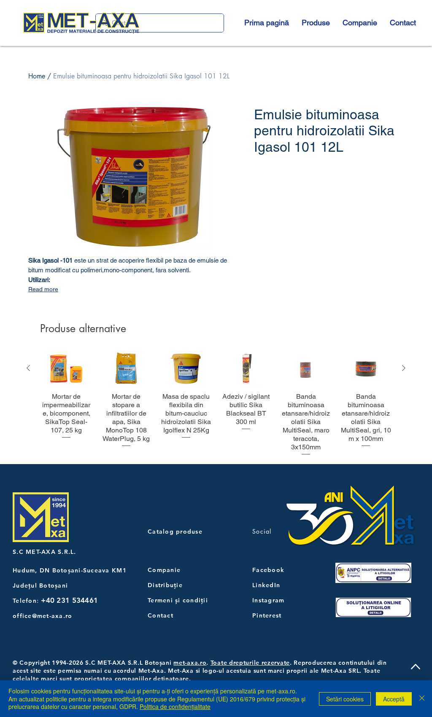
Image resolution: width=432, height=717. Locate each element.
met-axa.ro (189, 662)
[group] (216, 404)
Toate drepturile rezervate (250, 662)
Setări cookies (345, 699)
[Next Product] (404, 368)
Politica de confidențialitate (175, 706)
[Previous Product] (28, 368)
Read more (43, 289)
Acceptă (394, 699)
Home (36, 76)
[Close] (422, 698)
